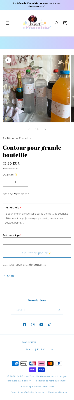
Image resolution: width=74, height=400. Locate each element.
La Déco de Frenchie (28, 376)
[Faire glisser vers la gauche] (29, 129)
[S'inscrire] (59, 310)
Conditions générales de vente (27, 392)
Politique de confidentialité (38, 386)
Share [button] (11, 276)
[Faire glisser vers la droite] (45, 129)
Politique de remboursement (50, 381)
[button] (7, 23)
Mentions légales (57, 392)
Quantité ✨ (10, 175)
